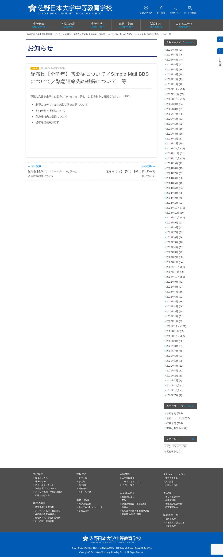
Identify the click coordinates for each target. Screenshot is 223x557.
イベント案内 (128, 485)
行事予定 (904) (174, 423)
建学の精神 (40, 481)
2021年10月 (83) (175, 336)
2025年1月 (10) (174, 143)
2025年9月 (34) (174, 104)
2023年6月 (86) (174, 237)
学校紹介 (39, 25)
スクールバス (85, 492)
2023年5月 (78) (174, 242)
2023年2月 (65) (174, 257)
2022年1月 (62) (174, 321)
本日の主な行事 (172, 497)
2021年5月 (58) (174, 360)
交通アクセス (171, 478)
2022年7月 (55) (174, 291)
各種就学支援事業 (173, 504)
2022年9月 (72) (174, 281)
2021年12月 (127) (176, 326)
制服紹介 (83, 488)
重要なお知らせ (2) (176, 428)
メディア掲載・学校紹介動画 (48, 492)
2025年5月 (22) (174, 123)
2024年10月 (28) (175, 158)
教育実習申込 (171, 507)
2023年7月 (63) (174, 232)
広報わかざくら (42, 495)
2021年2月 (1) (174, 375)
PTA (124, 500)
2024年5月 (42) (174, 183)
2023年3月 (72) (174, 252)
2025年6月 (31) (174, 118)
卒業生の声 (84, 511)
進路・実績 (126, 25)
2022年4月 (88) (174, 306)
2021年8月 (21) (174, 345)
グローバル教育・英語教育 (47, 511)
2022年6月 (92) (174, 296)
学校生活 (97, 25)
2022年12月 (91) (175, 267)
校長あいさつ (41, 478)
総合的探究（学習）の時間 (47, 517)
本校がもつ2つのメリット (91, 507)
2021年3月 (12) (174, 370)
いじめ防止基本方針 (44, 521)
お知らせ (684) (174, 413)
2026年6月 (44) (174, 59)
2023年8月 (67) (174, 227)
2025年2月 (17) (174, 138)
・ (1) (167, 446)
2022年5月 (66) (174, 301)
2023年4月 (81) (174, 247)
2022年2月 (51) (174, 316)
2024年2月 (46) (174, 198)
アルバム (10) (179, 446)
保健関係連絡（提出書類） (134, 504)
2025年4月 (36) (174, 128)
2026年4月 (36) (174, 69)
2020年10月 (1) (174, 390)
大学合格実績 (85, 504)
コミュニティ (184, 25)
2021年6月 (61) (174, 355)
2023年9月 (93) (174, 222)
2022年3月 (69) (174, 311)
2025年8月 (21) (174, 109)
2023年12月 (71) (175, 207)
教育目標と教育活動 (44, 507)
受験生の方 (170, 519)
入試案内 (155, 25)
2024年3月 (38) (174, 192)
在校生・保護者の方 (174, 522)
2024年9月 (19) (174, 163)
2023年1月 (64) (174, 262)
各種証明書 (170, 500)
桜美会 (125, 507)
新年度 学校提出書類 (131, 514)
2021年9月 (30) (174, 341)
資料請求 (169, 481)
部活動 (82, 481)
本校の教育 (68, 25)
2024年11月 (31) (175, 153)
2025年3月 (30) (174, 133)
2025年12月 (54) (175, 89)
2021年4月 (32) (174, 365)
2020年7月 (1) (174, 395)
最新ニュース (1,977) (178, 418)
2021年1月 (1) (174, 380)
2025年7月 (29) (174, 114)
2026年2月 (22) (174, 79)
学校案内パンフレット (45, 488)
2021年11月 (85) (175, 331)
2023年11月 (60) (175, 212)
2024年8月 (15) (174, 168)
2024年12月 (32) (175, 148)
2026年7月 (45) (174, 54)
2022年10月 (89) (175, 276)
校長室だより (128, 497)
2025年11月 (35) (175, 94)
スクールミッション (44, 485)
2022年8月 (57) (174, 286)
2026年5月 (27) (174, 64)
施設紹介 (83, 485)
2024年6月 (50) (174, 178)
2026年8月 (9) (174, 49)
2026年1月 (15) (174, 84)
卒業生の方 (170, 526)
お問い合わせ (171, 485)
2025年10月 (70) (175, 99)
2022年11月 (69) (175, 272)
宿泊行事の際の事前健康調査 (135, 511)
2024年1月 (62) (174, 202)
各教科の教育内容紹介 (45, 514)
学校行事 (83, 478)
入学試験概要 (128, 478)
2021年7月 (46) (174, 351)
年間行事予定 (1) (172, 451)
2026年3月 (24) (174, 74)
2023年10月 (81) (175, 217)
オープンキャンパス (131, 481)
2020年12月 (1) (174, 385)
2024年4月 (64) (174, 188)
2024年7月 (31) (174, 173)
